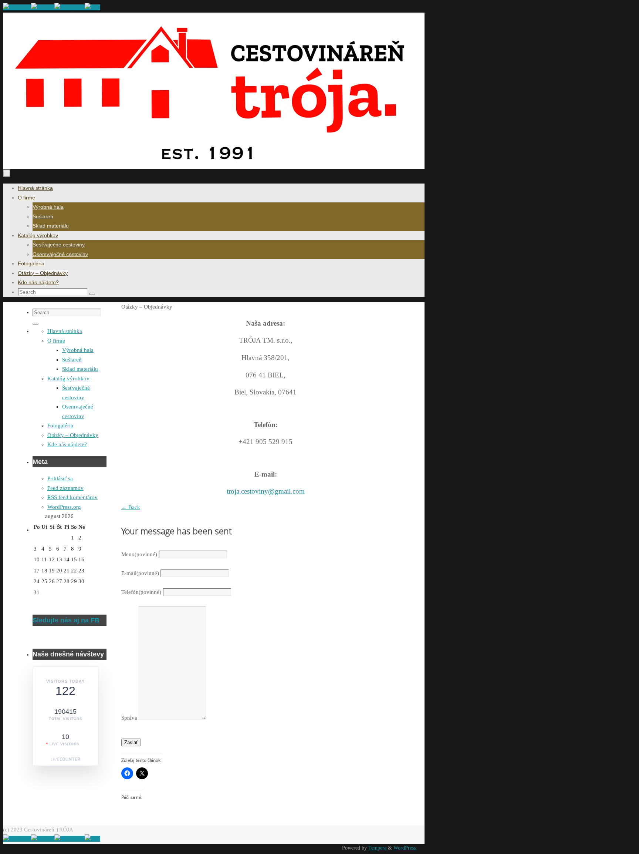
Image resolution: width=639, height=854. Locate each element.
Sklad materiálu (80, 369)
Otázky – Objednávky (72, 435)
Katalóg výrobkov (68, 378)
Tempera (377, 848)
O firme (56, 341)
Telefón (141, 592)
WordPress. (405, 848)
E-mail (140, 573)
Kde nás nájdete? (67, 444)
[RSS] (92, 7)
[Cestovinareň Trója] (17, 7)
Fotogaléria (60, 425)
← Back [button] (130, 507)
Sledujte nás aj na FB (66, 620)
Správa (129, 718)
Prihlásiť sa (60, 478)
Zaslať (131, 742)
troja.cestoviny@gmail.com (266, 491)
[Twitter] (42, 7)
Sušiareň (72, 360)
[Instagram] (69, 7)
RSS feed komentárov (72, 497)
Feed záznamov (65, 488)
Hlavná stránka (64, 331)
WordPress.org (64, 507)
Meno (139, 554)
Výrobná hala (78, 350)
